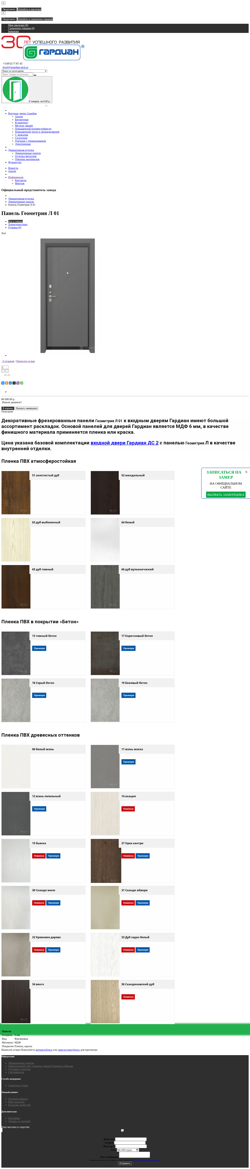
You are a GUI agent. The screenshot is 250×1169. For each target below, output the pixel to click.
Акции (12, 171)
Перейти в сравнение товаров (35, 19)
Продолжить (9, 9)
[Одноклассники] (6, 383)
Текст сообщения (109, 1157)
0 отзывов (7, 361)
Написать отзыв (25, 361)
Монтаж (19, 183)
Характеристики (17, 224)
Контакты (20, 180)
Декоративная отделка (21, 150)
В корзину (8, 408)
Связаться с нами (18, 1085)
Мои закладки (16, 1101)
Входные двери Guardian (22, 113)
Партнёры (14, 1118)
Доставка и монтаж (19, 1069)
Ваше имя (109, 1139)
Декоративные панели (21, 201)
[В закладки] (5, 375)
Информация (15, 177)
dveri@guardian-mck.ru (15, 67)
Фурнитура (14, 162)
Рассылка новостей (19, 1104)
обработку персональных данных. (147, 1160)
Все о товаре (15, 221)
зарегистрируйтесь (69, 1049)
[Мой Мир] (10, 383)
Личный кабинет (18, 1098)
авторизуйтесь (44, 1049)
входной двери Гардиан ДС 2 (125, 443)
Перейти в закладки (29, 9)
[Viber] (17, 383)
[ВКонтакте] (2, 383)
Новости (13, 168)
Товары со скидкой (19, 1121)
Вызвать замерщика (26, 408)
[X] (14, 383)
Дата (113, 1150)
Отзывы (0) (14, 227)
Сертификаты (16, 1072)
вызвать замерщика (225, 495)
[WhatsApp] (21, 383)
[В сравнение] (8, 375)
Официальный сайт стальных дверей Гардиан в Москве (40, 1066)
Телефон (108, 1143)
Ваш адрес (109, 1146)
